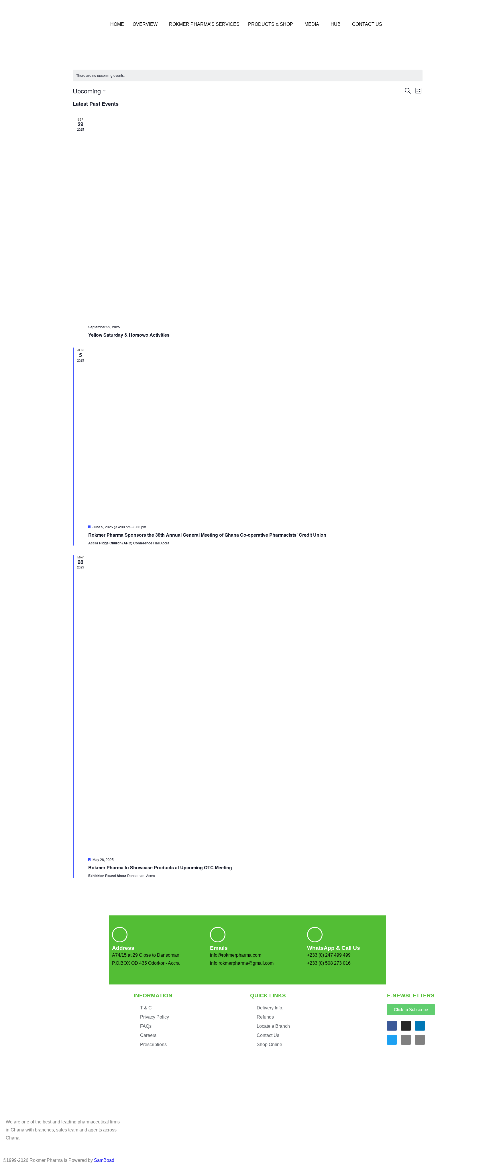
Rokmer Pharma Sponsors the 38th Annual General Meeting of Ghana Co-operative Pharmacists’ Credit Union (207, 534)
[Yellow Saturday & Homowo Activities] (255, 218)
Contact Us (367, 24)
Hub (336, 24)
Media (312, 24)
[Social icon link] (392, 1026)
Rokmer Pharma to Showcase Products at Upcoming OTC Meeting (160, 867)
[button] (146, 24)
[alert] (248, 75)
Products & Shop (270, 24)
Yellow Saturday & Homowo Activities (129, 335)
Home (117, 24)
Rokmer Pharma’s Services (204, 24)
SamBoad (104, 1160)
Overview (145, 24)
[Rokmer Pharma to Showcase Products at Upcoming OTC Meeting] (255, 704)
